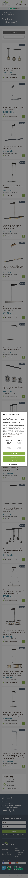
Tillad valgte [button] (14, 457)
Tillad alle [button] (14, 453)
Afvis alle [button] (14, 461)
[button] (14, 465)
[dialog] (14, 439)
